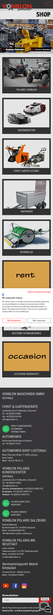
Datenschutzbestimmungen (39, 292)
